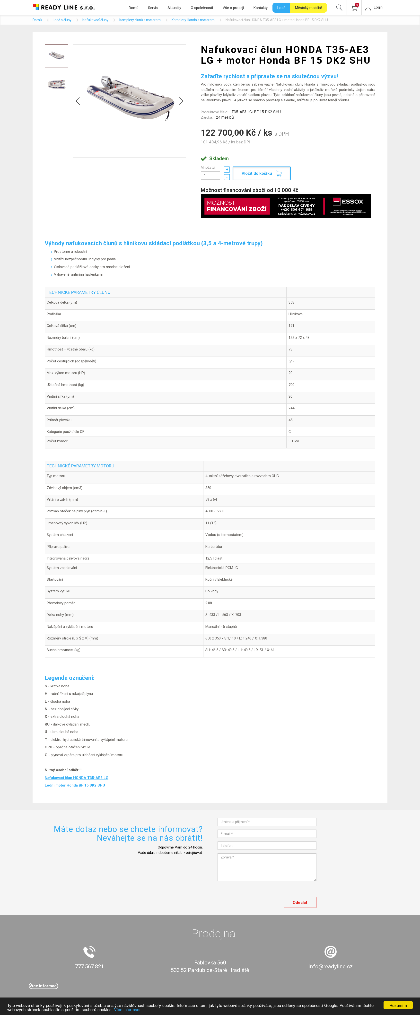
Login (378, 7)
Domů (133, 8)
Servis (153, 8)
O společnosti (202, 8)
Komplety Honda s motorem (193, 20)
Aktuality (174, 8)
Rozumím (398, 1005)
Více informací (127, 1009)
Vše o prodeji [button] (233, 8)
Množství (208, 167)
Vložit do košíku (257, 173)
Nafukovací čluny (95, 20)
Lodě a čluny (62, 20)
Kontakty (261, 8)
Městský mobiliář (308, 8)
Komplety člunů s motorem (140, 20)
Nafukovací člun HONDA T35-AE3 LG (76, 778)
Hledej (339, 7)
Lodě (281, 8)
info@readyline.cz (330, 966)
